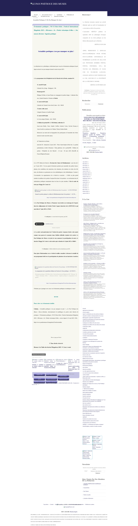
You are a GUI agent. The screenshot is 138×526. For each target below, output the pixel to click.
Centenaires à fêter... (87, 326)
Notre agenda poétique (88, 392)
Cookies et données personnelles (76, 504)
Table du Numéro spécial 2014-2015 (91, 420)
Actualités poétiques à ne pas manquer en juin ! (47, 20)
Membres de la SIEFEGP (88, 381)
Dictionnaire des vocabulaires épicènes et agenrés (94, 353)
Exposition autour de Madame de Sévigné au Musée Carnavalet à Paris (93, 244)
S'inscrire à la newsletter (39, 354)
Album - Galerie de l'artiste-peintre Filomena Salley (87, 457)
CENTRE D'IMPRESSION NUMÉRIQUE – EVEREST (92, 484)
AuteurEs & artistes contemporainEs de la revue (93, 315)
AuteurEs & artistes (59, 16)
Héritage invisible (87, 272)
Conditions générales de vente (89, 332)
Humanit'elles (86, 487)
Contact (51, 504)
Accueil (36, 14)
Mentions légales (99, 152)
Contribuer (59, 14)
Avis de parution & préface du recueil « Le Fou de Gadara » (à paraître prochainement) (94, 254)
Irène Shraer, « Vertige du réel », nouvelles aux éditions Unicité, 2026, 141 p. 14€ (93, 224)
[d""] (94, 150)
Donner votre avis (86, 354)
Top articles (45, 504)
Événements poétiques (96, 136)
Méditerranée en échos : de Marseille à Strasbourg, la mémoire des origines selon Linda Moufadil (94, 234)
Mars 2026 (85, 167)
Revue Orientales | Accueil (88, 415)
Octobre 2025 (86, 176)
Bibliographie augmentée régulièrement (91, 317)
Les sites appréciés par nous (89, 371)
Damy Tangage (86, 344)
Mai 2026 (85, 163)
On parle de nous (45, 16)
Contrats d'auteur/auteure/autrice (90, 335)
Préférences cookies (89, 504)
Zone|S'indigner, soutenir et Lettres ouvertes (92, 426)
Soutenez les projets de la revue (90, 419)
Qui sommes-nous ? (47, 14)
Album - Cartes (95, 438)
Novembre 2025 (86, 174)
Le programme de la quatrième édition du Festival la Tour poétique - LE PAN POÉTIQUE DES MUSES (56, 271)
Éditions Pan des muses (88, 358)
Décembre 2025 (86, 173)
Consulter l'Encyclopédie (88, 334)
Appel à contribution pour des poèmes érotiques (93, 314)
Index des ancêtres (87, 369)
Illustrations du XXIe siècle (39, 381)
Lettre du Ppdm (94, 135)
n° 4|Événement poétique (88, 388)
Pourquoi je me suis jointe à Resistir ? (91, 214)
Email (86, 471)
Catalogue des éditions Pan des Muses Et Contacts (94, 324)
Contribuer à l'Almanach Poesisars (90, 339)
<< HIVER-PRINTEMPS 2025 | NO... (65, 383)
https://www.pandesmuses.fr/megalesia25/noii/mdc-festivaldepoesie (61, 197)
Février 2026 (85, 169)
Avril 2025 (85, 187)
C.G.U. (65, 504)
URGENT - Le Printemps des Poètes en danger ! (93, 424)
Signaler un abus (59, 504)
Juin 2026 (85, 161)
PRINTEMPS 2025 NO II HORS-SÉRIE (51, 374)
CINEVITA (85, 328)
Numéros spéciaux (87, 396)
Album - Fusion (95, 441)
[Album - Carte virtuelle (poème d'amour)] (87, 439)
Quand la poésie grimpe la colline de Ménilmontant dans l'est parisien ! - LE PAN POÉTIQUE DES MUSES (56, 194)
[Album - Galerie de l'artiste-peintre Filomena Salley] (87, 454)
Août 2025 (85, 180)
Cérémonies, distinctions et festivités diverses (51, 382)
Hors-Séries (85, 367)
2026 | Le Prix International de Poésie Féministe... (94, 292)
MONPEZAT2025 (49, 224)
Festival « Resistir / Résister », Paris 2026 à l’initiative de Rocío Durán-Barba (92, 204)
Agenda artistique (63, 376)
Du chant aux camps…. (88, 356)
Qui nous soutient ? (87, 403)
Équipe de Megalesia (87, 363)
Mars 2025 (85, 189)
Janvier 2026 (86, 171)
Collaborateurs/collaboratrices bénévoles (92, 330)
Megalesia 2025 (39, 374)
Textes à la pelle (86, 494)
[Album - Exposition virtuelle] (97, 445)
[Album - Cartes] (96, 436)
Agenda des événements (88, 310)
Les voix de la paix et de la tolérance (90, 373)
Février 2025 (85, 191)
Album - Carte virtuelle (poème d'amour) (86, 442)
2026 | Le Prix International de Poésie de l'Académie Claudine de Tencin (92, 282)
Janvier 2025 (86, 193)
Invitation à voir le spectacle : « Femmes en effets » (94, 263)
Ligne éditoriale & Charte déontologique (91, 380)
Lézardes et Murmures (88, 498)
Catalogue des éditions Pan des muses (91, 322)
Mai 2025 (85, 185)
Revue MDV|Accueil (87, 413)
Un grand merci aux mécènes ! (89, 422)
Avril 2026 (85, 165)
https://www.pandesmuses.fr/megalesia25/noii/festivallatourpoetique (61, 283)
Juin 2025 (85, 184)
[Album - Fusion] (96, 440)
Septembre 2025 (86, 178)
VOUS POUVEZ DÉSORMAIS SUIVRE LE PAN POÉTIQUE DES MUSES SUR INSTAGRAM (94, 119)
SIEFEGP (85, 417)
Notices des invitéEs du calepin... (90, 390)
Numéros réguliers (89, 133)
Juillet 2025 (85, 182)
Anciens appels (86, 312)
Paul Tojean (86, 491)
